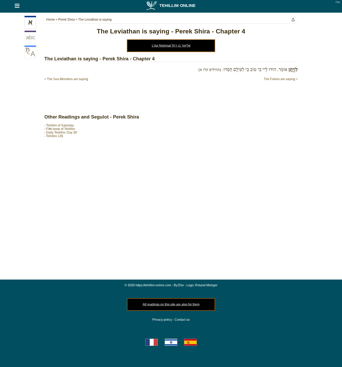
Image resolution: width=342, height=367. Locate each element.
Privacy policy (162, 319)
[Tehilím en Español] (190, 342)
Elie (181, 285)
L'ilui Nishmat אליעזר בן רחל (171, 45)
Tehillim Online (177, 5)
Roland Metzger (206, 285)
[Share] (293, 19)
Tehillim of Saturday (60, 125)
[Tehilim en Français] (151, 342)
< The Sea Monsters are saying (66, 79)
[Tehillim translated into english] (30, 52)
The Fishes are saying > (281, 79)
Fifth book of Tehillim (60, 129)
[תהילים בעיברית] (171, 342)
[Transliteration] (30, 38)
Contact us (182, 319)
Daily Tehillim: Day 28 (61, 132)
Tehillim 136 (54, 136)
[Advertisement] (171, 93)
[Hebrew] (30, 23)
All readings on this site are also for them (171, 304)
